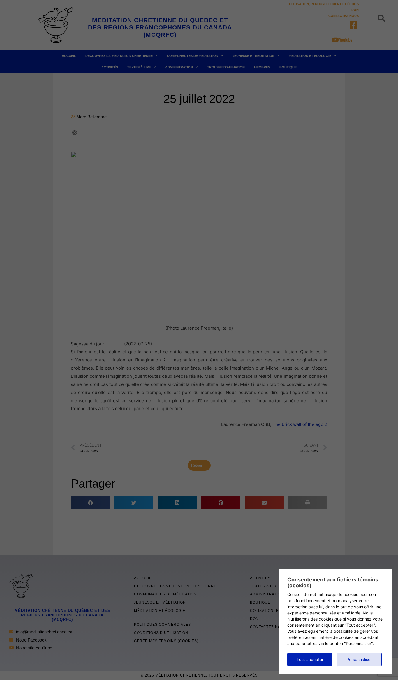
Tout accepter (310, 659)
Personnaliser (359, 659)
